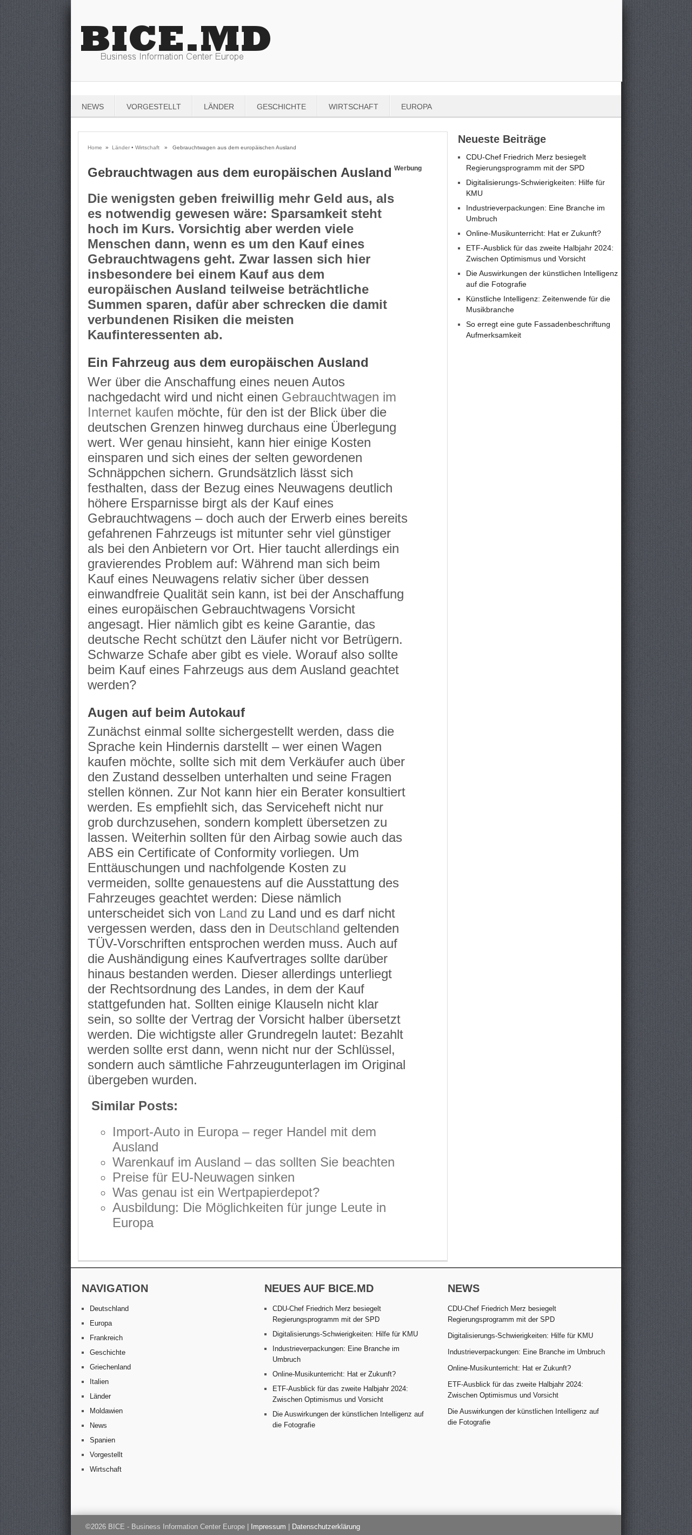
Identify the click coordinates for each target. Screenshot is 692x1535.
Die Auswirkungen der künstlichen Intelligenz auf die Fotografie (523, 1416)
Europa (416, 106)
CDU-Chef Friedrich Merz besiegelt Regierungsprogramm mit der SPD (502, 1314)
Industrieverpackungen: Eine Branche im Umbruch (526, 1352)
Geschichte (281, 106)
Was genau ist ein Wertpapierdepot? (216, 1192)
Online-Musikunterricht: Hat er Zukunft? (533, 233)
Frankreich (106, 1338)
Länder (219, 106)
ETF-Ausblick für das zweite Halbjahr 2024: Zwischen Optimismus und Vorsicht (515, 1389)
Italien (99, 1382)
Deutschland (304, 928)
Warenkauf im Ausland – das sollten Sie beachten (253, 1162)
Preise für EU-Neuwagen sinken (203, 1177)
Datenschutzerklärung (326, 1527)
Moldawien (106, 1411)
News (93, 106)
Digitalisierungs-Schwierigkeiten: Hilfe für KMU (345, 1334)
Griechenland (110, 1367)
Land (233, 913)
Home (95, 147)
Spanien (102, 1440)
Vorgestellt (154, 106)
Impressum (268, 1527)
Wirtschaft (353, 106)
